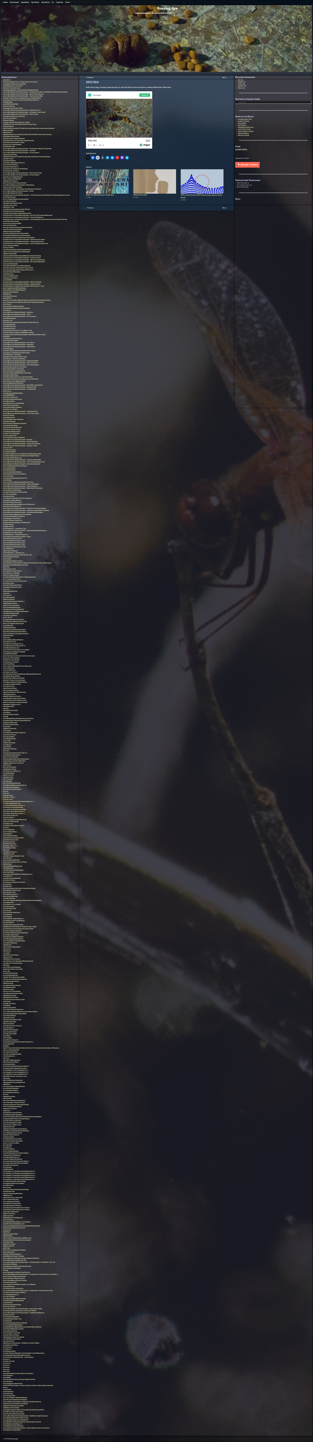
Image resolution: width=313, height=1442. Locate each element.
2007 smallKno (8, 1242)
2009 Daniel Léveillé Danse (12, 1113)
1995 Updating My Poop (10, 997)
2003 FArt (6, 567)
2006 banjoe (7, 1389)
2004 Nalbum (7, 858)
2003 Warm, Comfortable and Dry (14, 809)
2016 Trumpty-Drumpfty (11, 1317)
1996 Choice (7, 949)
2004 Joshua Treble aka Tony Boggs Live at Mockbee (20, 379)
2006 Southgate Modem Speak (13, 393)
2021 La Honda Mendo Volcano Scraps (16, 199)
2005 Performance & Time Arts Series (15, 1153)
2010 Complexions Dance (11, 1201)
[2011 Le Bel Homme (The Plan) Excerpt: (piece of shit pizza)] (203, 181)
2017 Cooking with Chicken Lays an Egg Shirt (18, 929)
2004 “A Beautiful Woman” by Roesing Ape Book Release (22, 1402)
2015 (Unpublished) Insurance (13, 1426)
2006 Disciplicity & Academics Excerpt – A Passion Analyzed (23, 241)
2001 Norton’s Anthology (12, 755)
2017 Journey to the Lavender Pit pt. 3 (15, 1070)
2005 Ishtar (7, 1230)
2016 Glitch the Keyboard (11, 991)
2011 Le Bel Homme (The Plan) (13, 193)
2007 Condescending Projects (13, 640)
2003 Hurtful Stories (10, 425)
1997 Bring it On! (8, 207)
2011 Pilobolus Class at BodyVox (14, 437)
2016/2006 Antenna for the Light (14, 1228)
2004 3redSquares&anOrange (13, 383)
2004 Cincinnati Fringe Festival (14, 1102)
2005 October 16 (8, 1028)
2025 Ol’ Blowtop (9, 106)
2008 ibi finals (8, 795)
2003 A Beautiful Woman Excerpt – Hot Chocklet (19, 316)
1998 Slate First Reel (10, 254)
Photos (240, 86)
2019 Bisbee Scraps (9, 197)
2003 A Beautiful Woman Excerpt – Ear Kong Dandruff (21, 464)
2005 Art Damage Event (11, 1135)
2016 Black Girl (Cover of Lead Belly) (15, 1404)
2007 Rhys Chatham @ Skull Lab (14, 1224)
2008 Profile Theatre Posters (13, 807)
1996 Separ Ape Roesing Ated (12, 203)
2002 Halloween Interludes (12, 229)
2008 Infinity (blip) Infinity (12, 789)
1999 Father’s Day (9, 1127)
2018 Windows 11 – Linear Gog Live (14, 528)
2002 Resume (7, 1167)
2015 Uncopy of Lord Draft (12, 1430)
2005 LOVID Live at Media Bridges (14, 290)
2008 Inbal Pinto (8, 1341)
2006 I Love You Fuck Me (11, 821)
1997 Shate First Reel (10, 155)
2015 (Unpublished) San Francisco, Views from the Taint (22, 1422)
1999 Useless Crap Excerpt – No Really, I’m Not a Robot (21, 1343)
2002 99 (5, 1270)
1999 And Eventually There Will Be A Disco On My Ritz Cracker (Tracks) (27, 134)
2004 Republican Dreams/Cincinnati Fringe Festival (21, 322)
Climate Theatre (243, 121)
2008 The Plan (8, 1302)
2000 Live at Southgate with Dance (15, 862)
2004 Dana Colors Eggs (11, 405)
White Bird (242, 123)
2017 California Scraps (11, 690)
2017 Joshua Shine (9, 1064)
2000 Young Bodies (9, 1015)
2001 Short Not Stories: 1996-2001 (14, 733)
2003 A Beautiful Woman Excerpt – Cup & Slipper (19, 389)
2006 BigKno (7, 480)
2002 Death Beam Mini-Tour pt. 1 (14, 825)
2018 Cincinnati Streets (11, 557)
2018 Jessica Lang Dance (11, 660)
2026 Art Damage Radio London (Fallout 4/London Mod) (22, 98)
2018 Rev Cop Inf (8, 526)
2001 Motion (7, 1147)
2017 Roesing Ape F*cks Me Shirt (14, 921)
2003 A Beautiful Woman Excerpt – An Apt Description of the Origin (26, 1428)
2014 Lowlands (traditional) (13, 1325)
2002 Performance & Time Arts (13, 619)
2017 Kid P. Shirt (8, 923)
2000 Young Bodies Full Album (13, 1329)
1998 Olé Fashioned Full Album (13, 1406)
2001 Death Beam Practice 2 (12, 502)
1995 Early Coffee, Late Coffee (13, 969)
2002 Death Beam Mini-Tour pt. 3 (14, 811)
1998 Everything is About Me (12, 1197)
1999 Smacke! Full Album (11, 1408)
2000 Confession (8, 830)
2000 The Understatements (12, 1106)
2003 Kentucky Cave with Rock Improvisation (18, 140)
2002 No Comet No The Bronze (13, 870)
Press (67, 2)
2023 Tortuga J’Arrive (10, 165)
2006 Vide (6, 1371)
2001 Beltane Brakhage (11, 981)
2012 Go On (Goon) (9, 1395)
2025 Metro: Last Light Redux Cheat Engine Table (19, 124)
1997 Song (6, 965)
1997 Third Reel (8, 130)
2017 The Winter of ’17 (10, 894)
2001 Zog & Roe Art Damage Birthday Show (17, 227)
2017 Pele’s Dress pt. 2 (10, 846)
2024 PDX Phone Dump (10, 104)
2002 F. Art (6, 971)
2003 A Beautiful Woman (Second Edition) (17, 555)
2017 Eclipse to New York (11, 860)
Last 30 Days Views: (243, 185)
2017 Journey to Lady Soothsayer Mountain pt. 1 (19, 1179)
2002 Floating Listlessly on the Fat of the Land (19, 656)
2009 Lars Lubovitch (10, 1331)
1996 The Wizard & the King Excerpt (15, 702)
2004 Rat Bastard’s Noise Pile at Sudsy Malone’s (19, 577)
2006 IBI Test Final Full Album (13, 1412)
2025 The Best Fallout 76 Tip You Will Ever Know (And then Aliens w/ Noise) (28, 128)
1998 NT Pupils (8, 1236)
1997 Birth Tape (8, 777)
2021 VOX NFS (7, 280)
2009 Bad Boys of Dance (11, 1335)
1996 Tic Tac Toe (8, 775)
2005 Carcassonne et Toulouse (13, 369)
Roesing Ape (167, 8)
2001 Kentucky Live (9, 642)
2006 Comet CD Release (11, 1212)
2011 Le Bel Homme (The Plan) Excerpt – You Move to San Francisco (25, 1416)
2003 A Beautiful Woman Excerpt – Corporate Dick (20, 411)
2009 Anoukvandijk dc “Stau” (13, 561)
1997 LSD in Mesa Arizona (11, 1060)
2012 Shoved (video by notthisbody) (15, 1323)
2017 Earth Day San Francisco (13, 1009)
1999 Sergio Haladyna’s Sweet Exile (15, 357)
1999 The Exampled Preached (12, 1193)
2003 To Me (6, 741)
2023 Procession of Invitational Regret (16, 209)
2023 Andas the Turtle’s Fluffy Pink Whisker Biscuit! (21, 100)
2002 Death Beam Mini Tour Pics (14, 516)
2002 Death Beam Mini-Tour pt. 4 (14, 805)
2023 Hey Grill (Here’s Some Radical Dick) (17, 213)
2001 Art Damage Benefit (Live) (13, 856)
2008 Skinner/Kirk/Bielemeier (13, 1300)
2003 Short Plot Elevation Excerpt (15, 581)
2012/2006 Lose (8, 1393)
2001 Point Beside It (10, 844)
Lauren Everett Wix (245, 119)
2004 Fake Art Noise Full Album (13, 1414)
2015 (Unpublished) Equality (12, 1424)
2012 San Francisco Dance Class (14, 999)
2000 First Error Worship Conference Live (17, 874)
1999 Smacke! (7, 945)
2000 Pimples (7, 917)
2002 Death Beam (9, 401)
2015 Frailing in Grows (11, 662)
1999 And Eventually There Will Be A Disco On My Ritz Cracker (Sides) (26, 157)
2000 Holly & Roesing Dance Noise (14, 631)
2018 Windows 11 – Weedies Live (13, 553)
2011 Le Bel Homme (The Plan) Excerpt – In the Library (21, 153)
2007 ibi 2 (6, 751)
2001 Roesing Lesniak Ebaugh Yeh (14, 547)
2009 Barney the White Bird (12, 533)
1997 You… (6, 708)
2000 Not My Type (9, 898)
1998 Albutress (8, 983)
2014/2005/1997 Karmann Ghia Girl (15, 1068)
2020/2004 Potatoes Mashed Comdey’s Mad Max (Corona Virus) (24, 334)
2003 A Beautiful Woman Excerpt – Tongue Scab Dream (21, 444)
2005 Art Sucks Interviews (12, 1121)
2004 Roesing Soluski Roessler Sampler (16, 308)
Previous (89, 77)
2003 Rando (7, 747)
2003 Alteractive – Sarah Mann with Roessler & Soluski (22, 189)
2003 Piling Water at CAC (11, 429)
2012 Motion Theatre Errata (12, 963)
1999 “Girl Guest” (9, 1024)
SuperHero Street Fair (245, 127)
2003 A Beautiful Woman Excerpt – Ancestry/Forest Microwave (25, 530)
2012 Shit (6, 828)
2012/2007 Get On (9, 1361)
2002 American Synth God (12, 890)
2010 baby (6, 1367)
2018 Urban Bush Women (11, 676)
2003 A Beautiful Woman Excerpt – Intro (17, 537)
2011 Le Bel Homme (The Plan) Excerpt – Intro (18, 191)
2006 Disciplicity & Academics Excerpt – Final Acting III (22, 258)
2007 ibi (5, 791)
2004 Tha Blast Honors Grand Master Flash (18, 482)
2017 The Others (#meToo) (12, 783)
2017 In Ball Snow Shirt (11, 935)
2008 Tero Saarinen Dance (12, 1305)
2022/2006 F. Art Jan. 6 (10, 278)
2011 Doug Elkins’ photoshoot (13, 1288)
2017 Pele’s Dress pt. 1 (10, 852)
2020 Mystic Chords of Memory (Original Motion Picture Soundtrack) (27, 300)
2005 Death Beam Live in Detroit (14, 116)
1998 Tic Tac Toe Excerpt (11, 605)
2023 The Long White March (12, 187)
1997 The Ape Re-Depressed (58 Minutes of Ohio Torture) (22, 256)
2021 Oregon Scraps (9, 201)
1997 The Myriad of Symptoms (13, 1080)
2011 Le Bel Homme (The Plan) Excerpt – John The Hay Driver (23, 94)
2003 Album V (7, 834)
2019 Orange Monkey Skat (11, 431)
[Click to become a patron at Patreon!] (247, 168)
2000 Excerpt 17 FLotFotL (11, 1333)
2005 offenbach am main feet (13, 1383)
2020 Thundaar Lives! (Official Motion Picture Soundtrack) (23, 302)
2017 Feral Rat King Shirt (11, 912)
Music (240, 88)
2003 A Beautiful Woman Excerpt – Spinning (18, 312)
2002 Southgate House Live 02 (13, 644)
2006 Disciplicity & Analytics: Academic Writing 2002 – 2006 (23, 286)
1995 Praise (7, 951)
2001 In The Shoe (8, 415)
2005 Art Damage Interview (12, 1159)
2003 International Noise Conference (16, 759)
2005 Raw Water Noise (10, 292)
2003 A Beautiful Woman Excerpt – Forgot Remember (21, 484)
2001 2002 (6, 589)
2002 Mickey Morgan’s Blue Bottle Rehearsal (18, 185)
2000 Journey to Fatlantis (12, 518)
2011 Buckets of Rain (10, 672)
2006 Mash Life (8, 824)
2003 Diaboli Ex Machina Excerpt (14, 630)
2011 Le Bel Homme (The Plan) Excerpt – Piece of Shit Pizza (22, 173)
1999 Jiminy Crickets (10, 1108)
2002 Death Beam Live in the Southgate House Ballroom (22, 454)
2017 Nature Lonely (9, 450)
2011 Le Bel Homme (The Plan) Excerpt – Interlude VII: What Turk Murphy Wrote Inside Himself (35, 92)
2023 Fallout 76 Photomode (12, 144)
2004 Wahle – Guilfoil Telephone (14, 359)
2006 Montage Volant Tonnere (13, 1256)
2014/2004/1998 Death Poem (12, 1123)
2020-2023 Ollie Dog (10, 225)
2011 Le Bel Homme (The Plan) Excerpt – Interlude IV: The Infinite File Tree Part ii (30, 1274)
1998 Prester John (9, 1096)
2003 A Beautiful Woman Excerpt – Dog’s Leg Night (20, 363)
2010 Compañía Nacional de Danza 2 (15, 466)
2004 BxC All (7, 886)
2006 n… (5, 1387)
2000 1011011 (7, 595)
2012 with (6, 1365)
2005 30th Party (8, 247)
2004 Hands (7, 559)
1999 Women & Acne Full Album (13, 1337)
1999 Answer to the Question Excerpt (15, 611)
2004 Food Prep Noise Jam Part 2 (14, 601)
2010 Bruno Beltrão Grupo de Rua (14, 1181)
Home (5, 2)
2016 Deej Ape (7, 781)
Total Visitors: (241, 187)
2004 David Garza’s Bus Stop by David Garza (18, 268)
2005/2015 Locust (9, 1315)
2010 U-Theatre (8, 1220)
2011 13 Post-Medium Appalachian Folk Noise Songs (20, 1011)
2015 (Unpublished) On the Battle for (15, 1418)
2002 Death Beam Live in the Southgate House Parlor (21, 456)
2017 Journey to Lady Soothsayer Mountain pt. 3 (19, 1175)
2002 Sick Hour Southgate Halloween (16, 233)
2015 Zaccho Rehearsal (11, 1088)
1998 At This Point (9, 1214)
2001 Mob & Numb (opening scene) (14, 1298)
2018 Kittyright (8, 524)
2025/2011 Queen (8, 120)
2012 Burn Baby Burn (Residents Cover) (16, 1355)
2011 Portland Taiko (10, 1282)
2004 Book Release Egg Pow (12, 1139)
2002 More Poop (8, 902)
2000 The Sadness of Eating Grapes (15, 1280)
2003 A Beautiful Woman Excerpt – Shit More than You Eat (23, 385)
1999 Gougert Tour (9, 569)
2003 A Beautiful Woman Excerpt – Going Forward (20, 441)
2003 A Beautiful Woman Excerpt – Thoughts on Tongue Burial (24, 508)
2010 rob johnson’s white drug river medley (18, 1373)
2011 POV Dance (8, 1185)
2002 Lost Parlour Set (10, 264)
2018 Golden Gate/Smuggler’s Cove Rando (17, 514)
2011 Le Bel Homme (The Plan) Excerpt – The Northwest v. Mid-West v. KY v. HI (29, 1262)
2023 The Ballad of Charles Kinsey (14, 183)
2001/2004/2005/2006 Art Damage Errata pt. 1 (18, 1042)
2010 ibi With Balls (9, 767)
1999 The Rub (7, 1098)
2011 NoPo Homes (9, 773)
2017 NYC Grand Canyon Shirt (13, 939)
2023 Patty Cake (8, 159)
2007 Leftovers (8, 476)
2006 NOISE (7, 1377)
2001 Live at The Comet (10, 757)
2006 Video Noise (9, 664)
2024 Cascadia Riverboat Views (13, 142)
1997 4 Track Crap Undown (12, 179)
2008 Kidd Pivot (8, 1391)
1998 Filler (6, 1111)
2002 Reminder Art (9, 739)
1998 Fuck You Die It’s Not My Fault (14, 692)
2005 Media (7, 712)
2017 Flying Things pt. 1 (10, 815)
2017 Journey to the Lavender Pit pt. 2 (15, 1072)
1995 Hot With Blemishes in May (14, 977)
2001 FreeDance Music (10, 1090)
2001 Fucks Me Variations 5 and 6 (14, 541)
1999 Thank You (8, 1216)
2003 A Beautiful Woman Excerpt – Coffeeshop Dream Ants (23, 512)
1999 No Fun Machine (10, 723)
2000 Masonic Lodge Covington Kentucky (17, 1266)
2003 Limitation (8, 872)
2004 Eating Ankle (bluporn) (13, 1141)
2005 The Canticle (9, 1307)
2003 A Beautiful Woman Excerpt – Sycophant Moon (20, 361)
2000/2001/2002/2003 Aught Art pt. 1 (15, 753)
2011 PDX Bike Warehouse (12, 1339)
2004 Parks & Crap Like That (12, 538)
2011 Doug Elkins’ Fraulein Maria (14, 1292)
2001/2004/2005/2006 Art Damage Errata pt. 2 (18, 801)
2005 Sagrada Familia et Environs (14, 367)
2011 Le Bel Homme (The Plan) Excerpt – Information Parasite (24, 1313)
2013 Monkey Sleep (9, 1351)
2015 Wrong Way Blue (10, 1345)
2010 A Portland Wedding (12, 967)
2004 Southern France (10, 724)
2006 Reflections (9, 1191)
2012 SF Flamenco (9, 1149)
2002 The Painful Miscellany (12, 866)
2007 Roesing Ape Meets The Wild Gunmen (17, 498)
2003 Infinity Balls (9, 735)
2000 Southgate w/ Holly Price (13, 838)
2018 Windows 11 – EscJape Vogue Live (15, 534)
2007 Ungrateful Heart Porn (13, 993)
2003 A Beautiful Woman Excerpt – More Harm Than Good (22, 488)
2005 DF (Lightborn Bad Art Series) (15, 1400)
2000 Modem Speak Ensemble (12, 1115)
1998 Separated (8, 868)
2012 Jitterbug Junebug (11, 1151)
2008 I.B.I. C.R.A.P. (9, 797)
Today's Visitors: (242, 183)
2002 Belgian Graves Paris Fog (13, 609)
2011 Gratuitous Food (10, 1052)
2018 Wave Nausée (9, 421)
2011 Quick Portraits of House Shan (15, 492)
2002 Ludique (7, 1038)
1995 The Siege (7, 957)
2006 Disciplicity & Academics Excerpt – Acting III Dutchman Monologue (27, 215)
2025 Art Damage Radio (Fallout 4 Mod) (16, 122)
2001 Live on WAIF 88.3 (10, 896)
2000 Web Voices (8, 686)
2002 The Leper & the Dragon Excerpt (16, 634)
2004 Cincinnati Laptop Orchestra (15, 820)
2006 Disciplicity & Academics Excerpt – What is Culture (22, 282)
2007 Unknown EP (9, 324)
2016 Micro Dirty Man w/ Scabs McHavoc (17, 720)
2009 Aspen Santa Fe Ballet (12, 1205)
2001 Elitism (7, 884)
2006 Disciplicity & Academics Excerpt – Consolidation (21, 284)
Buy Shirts (46, 2)
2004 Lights (7, 391)
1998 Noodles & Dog (9, 995)
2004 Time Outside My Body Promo (14, 288)
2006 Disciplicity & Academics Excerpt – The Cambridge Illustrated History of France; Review (35, 219)
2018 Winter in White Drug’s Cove (14, 700)
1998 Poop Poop (8, 1169)
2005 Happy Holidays (10, 943)
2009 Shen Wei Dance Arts (12, 1203)
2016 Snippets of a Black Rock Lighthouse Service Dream (22, 1327)
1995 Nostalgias (8, 274)
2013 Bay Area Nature (10, 973)
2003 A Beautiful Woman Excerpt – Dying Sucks (19, 347)
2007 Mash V (7, 745)
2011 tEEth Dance (9, 1296)
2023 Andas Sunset (9, 161)
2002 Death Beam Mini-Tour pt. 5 (14, 163)
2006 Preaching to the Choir (13, 86)
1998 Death (6, 1084)
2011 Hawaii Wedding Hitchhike (14, 882)
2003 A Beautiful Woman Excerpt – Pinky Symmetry (20, 486)
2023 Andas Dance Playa (11, 136)
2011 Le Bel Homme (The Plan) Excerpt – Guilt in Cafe (20, 114)
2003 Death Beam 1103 (10, 397)
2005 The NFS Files (9, 670)
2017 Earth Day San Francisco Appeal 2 (16, 1066)
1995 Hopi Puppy (8, 635)
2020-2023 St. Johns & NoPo (12, 223)
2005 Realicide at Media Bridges (14, 138)
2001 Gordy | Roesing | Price (12, 571)
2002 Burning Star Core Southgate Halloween (19, 237)
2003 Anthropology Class (12, 803)
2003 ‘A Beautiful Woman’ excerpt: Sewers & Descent (21, 1258)
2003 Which (7, 310)
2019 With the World (10, 409)
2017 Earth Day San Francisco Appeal (15, 1163)
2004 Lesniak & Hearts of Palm (13, 306)
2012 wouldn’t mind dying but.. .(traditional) (18, 1357)
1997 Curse (6, 1078)
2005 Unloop (7, 1321)
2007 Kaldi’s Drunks (10, 1264)
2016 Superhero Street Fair (12, 1319)
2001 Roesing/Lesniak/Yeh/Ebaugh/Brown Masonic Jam (22, 674)
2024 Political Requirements (13, 177)
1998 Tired (6, 1248)
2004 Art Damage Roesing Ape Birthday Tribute (19, 351)
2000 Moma (7, 1036)
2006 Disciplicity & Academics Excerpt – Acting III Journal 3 (23, 217)
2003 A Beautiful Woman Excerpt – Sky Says (17, 440)
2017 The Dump (8, 779)
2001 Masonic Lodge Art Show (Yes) (15, 621)
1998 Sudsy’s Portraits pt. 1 (12, 704)
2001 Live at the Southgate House (14, 1250)
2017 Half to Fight (9, 880)
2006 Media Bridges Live (11, 648)
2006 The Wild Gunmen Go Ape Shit (100, 195)
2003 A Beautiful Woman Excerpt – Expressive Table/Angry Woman (26, 510)
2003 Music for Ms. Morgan (12, 500)
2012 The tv (7, 1363)
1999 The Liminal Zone (10, 1234)
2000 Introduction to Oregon (13, 419)
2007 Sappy (6, 953)
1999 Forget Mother (10, 749)
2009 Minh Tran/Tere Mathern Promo (16, 1131)
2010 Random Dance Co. (11, 1294)
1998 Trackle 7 (8, 132)
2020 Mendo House (9, 318)
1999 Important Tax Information (14, 1082)
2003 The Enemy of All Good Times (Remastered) (19, 888)
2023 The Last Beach (10, 118)
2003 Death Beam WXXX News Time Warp (17, 373)
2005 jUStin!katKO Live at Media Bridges (16, 266)
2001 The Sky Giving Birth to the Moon (16, 650)
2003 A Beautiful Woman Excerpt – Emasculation (19, 387)
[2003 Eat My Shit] (155, 181)
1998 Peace (6, 1232)
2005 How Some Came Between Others (16, 1189)
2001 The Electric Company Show (14, 371)
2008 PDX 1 (6, 336)
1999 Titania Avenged (10, 551)
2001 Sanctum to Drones (11, 573)
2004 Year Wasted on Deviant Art (14, 1260)
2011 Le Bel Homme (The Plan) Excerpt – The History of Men (23, 96)
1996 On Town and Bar (10, 1030)
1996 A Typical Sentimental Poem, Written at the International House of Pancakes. (31, 1048)
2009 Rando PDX (8, 706)
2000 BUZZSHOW (9, 395)
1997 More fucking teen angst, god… (15, 1076)
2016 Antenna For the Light (12, 1026)
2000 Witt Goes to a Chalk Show (14, 680)
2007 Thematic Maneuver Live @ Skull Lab (17, 1238)
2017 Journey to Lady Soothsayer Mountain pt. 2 (19, 1177)
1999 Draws (7, 294)
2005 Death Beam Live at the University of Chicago (20, 82)
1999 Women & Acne (9, 769)
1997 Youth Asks (8, 989)
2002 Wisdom (7, 1145)
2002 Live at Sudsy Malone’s (12, 931)
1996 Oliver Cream (9, 743)
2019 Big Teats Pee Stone (11, 433)
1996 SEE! (6, 1046)
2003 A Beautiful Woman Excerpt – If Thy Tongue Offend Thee (24, 462)
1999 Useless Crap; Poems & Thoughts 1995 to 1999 (19, 927)
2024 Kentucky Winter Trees (13, 108)
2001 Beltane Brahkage (11, 613)
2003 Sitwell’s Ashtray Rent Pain (14, 761)
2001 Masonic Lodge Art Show (13, 925)
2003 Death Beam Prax (10, 375)
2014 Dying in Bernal (10, 615)
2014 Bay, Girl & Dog (10, 1034)
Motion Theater (243, 135)
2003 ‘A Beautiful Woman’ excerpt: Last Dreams (19, 1284)
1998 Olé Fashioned (9, 1022)
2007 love (6, 1369)
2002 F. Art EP (7, 617)
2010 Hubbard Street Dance (12, 1133)
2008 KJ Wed (7, 298)
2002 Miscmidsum (9, 597)
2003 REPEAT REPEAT (10, 654)
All (239, 80)
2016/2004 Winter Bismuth (12, 1254)
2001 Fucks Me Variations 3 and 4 (14, 543)
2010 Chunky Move (9, 468)
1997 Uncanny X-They (10, 205)
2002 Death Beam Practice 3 (12, 458)
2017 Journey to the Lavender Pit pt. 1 (15, 1074)
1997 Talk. (6, 1058)
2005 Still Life (7, 320)
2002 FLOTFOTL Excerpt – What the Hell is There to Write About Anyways (28, 1385)
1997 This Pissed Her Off (11, 1050)
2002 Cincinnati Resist (11, 340)
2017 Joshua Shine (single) (12, 985)
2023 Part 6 (7, 80)
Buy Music (35, 2)
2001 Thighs (7, 910)
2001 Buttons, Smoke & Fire (12, 1020)
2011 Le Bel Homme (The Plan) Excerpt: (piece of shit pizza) (22, 1309)
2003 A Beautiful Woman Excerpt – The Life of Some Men (22, 460)
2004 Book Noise (8, 496)
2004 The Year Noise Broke (12, 472)
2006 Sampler (7, 914)
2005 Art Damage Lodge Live (12, 520)
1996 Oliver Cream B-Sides (12, 231)
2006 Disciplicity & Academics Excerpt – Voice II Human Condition (25, 243)
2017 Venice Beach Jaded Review (14, 1086)
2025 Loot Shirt (8, 126)
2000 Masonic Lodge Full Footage (14, 698)
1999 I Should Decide (10, 688)
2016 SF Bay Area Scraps (11, 221)
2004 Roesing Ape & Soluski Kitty (14, 646)
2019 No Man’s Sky (9, 146)
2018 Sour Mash (8, 349)
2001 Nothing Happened (11, 787)
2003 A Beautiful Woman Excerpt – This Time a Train (21, 413)
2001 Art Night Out (9, 908)
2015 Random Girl (9, 1056)
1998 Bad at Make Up (9, 728)
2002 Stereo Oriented (10, 975)
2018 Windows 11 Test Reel (12, 355)
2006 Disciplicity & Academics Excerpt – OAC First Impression (24, 260)
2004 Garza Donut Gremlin (12, 407)
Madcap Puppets (243, 133)
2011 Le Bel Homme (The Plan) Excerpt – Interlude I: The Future (24, 112)
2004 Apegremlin (9, 1286)
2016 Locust (7, 1001)
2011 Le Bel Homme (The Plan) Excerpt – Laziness (19, 150)
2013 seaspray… (8, 1381)
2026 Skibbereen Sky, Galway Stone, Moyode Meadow (20, 90)
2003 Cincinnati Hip (10, 435)
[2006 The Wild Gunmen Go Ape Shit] (108, 181)
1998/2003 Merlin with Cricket (13, 763)
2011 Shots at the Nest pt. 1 (12, 771)
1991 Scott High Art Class (11, 88)
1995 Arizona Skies (9, 627)
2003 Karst (7, 727)
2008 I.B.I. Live (8, 799)
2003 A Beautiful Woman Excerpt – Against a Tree (20, 446)
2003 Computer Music (10, 836)
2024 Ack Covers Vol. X (10, 167)
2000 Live (6, 850)
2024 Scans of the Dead (11, 171)
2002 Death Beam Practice (12, 506)
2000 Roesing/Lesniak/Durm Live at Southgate (19, 504)
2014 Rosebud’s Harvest (11, 1092)
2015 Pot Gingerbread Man (12, 1054)
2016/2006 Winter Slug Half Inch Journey (17, 1240)
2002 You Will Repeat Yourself (13, 937)
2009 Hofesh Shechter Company (13, 1183)
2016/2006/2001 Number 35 (12, 1155)
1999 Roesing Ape (8, 854)
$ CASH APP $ (241, 150)
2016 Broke (7, 1005)
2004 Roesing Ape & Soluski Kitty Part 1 (16, 1210)
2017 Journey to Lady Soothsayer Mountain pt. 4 (19, 1173)
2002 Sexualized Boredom (11, 878)
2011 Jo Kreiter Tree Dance (12, 490)
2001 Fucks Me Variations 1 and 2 (14, 545)
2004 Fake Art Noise (10, 1032)
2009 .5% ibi (7, 765)
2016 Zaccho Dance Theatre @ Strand (16, 1104)
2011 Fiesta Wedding (10, 494)
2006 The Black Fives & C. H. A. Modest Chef (17, 330)
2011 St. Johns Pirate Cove (11, 579)
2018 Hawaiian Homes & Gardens (14, 652)
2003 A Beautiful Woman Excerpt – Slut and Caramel (21, 365)
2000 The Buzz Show (10, 832)
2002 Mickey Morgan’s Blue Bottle (15, 785)
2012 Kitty (6, 1359)
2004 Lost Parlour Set (10, 276)
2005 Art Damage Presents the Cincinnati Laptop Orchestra (23, 1353)
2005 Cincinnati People (11, 245)
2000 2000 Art (8, 448)
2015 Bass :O (7, 1349)
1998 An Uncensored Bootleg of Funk (15, 565)
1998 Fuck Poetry (8, 1246)
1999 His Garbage (9, 599)
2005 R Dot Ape (8, 625)
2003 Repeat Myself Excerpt (12, 587)
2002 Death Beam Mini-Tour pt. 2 (14, 813)
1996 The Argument (9, 1007)
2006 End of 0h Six (9, 328)
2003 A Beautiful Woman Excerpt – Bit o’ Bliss (18, 343)
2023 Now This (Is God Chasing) (13, 211)
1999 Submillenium (9, 694)
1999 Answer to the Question (13, 1218)
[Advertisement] (273, 222)
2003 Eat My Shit (140, 195)
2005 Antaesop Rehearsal (12, 272)
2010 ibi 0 (6, 793)
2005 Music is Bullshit (10, 1040)
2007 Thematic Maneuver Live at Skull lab (17, 666)
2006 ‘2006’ (6, 638)
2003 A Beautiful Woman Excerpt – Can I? (17, 314)
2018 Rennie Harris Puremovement (15, 682)
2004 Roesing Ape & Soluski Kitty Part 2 (16, 1208)
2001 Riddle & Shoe (9, 848)
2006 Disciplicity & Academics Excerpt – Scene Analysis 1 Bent (24, 239)
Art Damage (242, 125)
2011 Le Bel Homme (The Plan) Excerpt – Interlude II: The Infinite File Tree (28, 1290)
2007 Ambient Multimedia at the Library (16, 1222)
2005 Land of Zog (8, 668)
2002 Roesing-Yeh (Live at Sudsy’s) (14, 474)
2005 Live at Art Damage (11, 658)
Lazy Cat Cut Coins (244, 129)
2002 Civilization (9, 842)
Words (240, 82)
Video (240, 84)
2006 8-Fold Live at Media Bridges (14, 381)
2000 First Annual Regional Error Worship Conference (22, 900)
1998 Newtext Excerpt (10, 710)
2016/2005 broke (8, 1137)
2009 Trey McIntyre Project (12, 585)
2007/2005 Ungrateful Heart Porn (14, 1014)
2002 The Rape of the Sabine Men (14, 941)
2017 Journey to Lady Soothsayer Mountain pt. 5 (19, 1171)
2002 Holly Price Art (10, 296)
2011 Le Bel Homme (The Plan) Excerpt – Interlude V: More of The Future (27, 148)
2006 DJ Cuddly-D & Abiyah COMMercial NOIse (18, 332)
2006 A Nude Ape (8, 1044)
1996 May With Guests (10, 181)
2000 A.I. (6, 1094)
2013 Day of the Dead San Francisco (15, 979)
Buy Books (25, 2)
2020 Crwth (7, 304)
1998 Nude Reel (8, 102)
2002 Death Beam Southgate (12, 399)
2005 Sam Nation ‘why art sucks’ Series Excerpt (19, 1379)
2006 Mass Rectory (9, 326)
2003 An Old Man (8, 737)
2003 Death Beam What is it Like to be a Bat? (18, 377)
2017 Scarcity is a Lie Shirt (12, 904)
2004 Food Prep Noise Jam (11, 607)
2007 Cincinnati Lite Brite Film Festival (16, 1272)
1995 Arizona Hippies (10, 603)
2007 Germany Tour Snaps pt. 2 (13, 918)
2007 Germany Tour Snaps (12, 1268)
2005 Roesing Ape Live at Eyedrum (14, 84)
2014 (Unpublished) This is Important (15, 1420)
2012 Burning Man (9, 987)
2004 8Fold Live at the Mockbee (13, 403)
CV (53, 2)
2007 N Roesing (8, 549)
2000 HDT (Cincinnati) (10, 1165)
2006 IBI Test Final (9, 1003)
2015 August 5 (7, 1347)
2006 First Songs (8, 906)
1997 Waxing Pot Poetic (11, 1062)
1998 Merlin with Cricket (11, 959)
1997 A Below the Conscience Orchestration (18, 961)
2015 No (5, 716)
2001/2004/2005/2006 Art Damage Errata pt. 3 (18, 270)
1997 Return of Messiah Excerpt (14, 678)
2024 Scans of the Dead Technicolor (15, 169)
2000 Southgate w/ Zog (11, 840)
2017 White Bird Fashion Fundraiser (15, 933)
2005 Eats (6, 593)
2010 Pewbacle (8, 1375)
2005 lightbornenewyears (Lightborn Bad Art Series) (21, 1226)
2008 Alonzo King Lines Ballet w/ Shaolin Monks (19, 1311)
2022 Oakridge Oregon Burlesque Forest (17, 250)
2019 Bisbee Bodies (9, 452)
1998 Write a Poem (9, 1244)
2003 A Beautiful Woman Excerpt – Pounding (18, 344)
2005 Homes (7, 731)
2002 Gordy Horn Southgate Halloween (16, 235)
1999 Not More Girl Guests (12, 696)
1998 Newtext (7, 1195)
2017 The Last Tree (9, 892)
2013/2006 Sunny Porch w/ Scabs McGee (16, 1119)
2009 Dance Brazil (9, 470)
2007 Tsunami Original (11, 1199)
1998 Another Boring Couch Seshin (15, 1129)
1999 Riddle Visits (9, 417)
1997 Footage (7, 864)
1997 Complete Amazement (12, 947)
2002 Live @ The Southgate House (14, 1276)
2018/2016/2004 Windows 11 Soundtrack (16, 522)
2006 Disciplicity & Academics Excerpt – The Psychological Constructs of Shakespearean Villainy (36, 195)
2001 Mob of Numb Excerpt (12, 684)
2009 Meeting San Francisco (12, 338)
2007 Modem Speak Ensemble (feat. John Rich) (18, 718)
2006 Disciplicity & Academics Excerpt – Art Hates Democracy (24, 262)
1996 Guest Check (9, 1018)
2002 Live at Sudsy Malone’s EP (13, 623)
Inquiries (59, 2)
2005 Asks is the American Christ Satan (16, 353)
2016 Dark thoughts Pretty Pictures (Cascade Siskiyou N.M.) (23, 1410)
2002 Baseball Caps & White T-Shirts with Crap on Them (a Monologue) (27, 563)
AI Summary (14, 2)
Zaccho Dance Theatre (246, 131)
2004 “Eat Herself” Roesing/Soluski (15, 1397)
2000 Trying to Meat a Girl (12, 1125)
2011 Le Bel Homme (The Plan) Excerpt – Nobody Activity (22, 110)
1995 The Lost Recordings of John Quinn (16, 252)
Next (225, 77)
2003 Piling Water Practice (12, 427)
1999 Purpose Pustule (10, 591)
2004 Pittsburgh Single (11, 575)
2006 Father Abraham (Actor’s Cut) (15, 478)
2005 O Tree (7, 1187)
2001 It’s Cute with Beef (11, 1143)
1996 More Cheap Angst (11, 955)
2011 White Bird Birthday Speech (14, 1100)
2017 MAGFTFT (8, 876)
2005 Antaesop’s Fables (11, 714)
